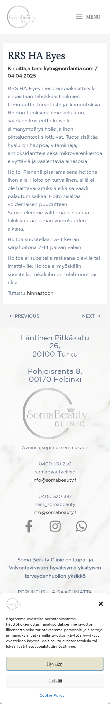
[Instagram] (55, 526)
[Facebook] (29, 526)
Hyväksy (55, 664)
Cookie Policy (51, 695)
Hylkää (55, 681)
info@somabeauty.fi (55, 480)
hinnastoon (40, 293)
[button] (101, 604)
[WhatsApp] (81, 526)
